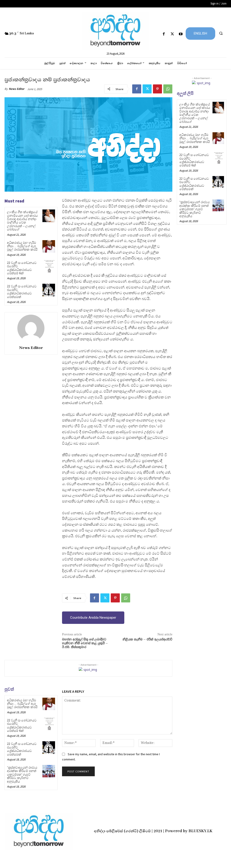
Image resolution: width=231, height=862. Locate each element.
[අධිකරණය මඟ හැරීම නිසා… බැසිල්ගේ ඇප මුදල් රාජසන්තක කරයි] (48, 246)
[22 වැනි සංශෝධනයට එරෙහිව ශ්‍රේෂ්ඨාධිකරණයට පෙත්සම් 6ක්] (48, 266)
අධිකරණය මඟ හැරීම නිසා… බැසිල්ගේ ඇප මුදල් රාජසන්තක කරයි (22, 246)
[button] (220, 33)
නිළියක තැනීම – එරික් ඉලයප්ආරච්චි (147, 639)
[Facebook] (164, 34)
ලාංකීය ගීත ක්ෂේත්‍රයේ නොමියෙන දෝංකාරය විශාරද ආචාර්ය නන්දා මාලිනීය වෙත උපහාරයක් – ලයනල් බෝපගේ (22, 220)
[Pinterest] (157, 88)
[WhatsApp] (167, 88)
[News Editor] (30, 328)
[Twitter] (172, 34)
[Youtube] (181, 34)
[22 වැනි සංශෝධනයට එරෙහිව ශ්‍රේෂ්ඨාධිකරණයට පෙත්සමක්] (48, 290)
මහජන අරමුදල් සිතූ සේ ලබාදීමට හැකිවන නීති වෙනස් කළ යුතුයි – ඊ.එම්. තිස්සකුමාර (85, 643)
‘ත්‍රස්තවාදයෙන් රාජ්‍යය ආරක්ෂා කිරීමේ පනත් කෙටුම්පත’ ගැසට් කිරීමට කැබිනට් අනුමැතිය (22, 774)
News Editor (16, 89)
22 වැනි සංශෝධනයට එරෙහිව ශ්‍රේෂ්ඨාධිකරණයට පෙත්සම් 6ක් (22, 268)
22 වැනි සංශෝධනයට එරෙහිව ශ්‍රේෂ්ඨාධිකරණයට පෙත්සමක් (22, 291)
